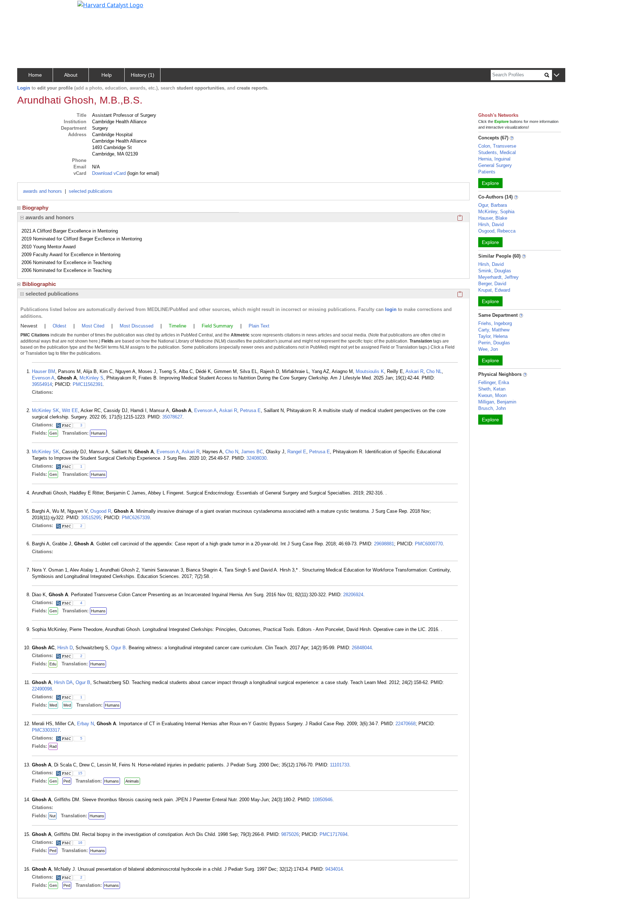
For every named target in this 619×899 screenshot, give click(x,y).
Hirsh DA (63, 682)
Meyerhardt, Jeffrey (498, 277)
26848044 (362, 647)
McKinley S (92, 378)
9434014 (334, 869)
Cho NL (434, 371)
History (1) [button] (142, 75)
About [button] (70, 75)
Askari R (414, 371)
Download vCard (109, 173)
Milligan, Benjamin (497, 402)
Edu (52, 664)
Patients (486, 171)
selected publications (90, 191)
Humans (98, 433)
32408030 (256, 458)
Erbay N (85, 723)
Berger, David (492, 283)
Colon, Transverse (497, 146)
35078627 (172, 417)
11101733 (339, 765)
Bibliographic (39, 284)
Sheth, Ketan (491, 389)
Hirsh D (65, 647)
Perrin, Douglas (494, 342)
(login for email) (142, 173)
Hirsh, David (491, 224)
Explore (490, 183)
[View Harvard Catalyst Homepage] (110, 4)
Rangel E (296, 451)
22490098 (42, 689)
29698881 (384, 543)
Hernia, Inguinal (494, 159)
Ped (66, 781)
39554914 (42, 384)
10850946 (322, 799)
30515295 (91, 517)
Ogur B (118, 647)
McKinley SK (45, 410)
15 (80, 773)
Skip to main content (29, 8)
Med (53, 705)
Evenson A (43, 378)
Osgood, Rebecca (496, 231)
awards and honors (42, 191)
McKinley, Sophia (496, 211)
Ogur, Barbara (492, 205)
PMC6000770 (429, 543)
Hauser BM (43, 371)
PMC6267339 (136, 517)
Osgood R (100, 511)
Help (106, 75)
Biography (35, 208)
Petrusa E (250, 410)
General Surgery (495, 165)
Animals (132, 781)
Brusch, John (492, 408)
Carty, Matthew (493, 330)
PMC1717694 (333, 834)
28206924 (353, 594)
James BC (252, 451)
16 (80, 843)
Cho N (231, 451)
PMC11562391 (88, 384)
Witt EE (70, 410)
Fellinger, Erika (493, 382)
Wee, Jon (488, 349)
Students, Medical (497, 152)
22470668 (405, 723)
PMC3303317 (46, 730)
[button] (556, 75)
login (391, 309)
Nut (52, 816)
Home (35, 75)
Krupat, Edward (494, 290)
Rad (53, 746)
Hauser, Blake (492, 218)
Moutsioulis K (370, 371)
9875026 (290, 834)
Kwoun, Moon (492, 395)
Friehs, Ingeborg (495, 323)
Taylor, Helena (493, 336)
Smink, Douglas (494, 270)
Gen (53, 433)
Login (23, 88)
